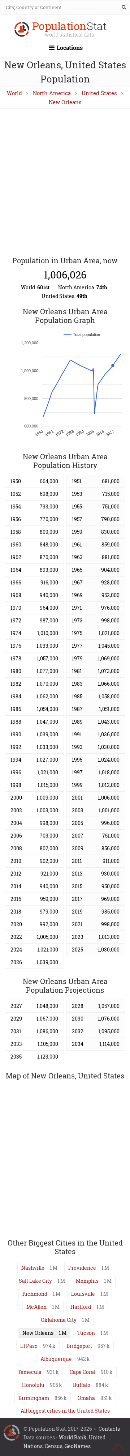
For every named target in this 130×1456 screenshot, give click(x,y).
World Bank (73, 1437)
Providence (82, 1267)
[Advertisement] (65, 183)
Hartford (80, 1306)
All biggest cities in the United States (65, 1410)
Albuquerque (56, 1358)
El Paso (29, 1345)
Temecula (30, 1371)
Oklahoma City (59, 1319)
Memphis (87, 1280)
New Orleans (65, 102)
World (14, 93)
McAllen (36, 1306)
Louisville (83, 1293)
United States (99, 93)
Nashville (32, 1267)
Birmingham (33, 1398)
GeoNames (78, 1446)
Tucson (86, 1332)
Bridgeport (79, 1345)
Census (53, 1446)
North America (52, 93)
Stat (69, 30)
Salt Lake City (35, 1280)
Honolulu (33, 1385)
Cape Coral (82, 1371)
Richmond (34, 1293)
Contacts (109, 1428)
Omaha (86, 1398)
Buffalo (81, 1385)
